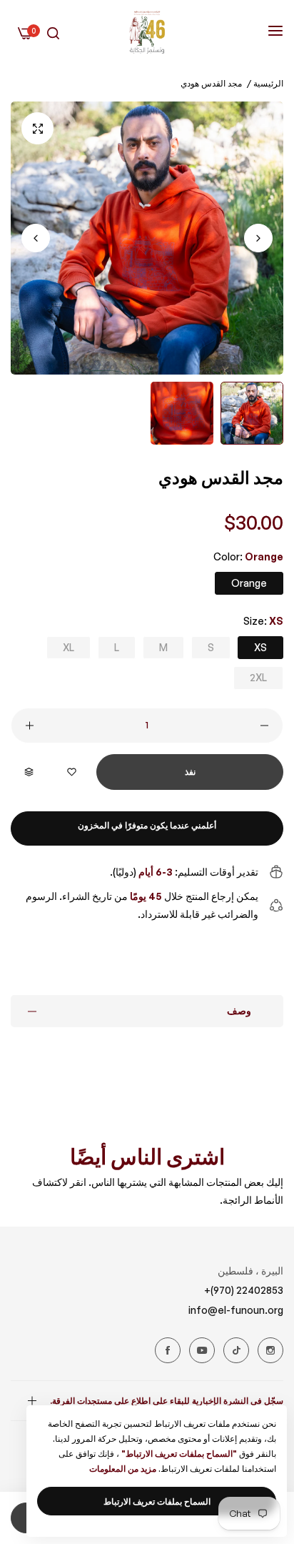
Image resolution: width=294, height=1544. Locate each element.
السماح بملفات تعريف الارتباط (157, 1501)
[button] (35, 238)
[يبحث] (53, 32)
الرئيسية (268, 83)
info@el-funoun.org (235, 1310)
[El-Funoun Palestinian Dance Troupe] (147, 32)
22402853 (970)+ (243, 1290)
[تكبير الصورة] (37, 128)
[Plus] (29, 725)
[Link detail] (270, 1350)
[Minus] (264, 725)
